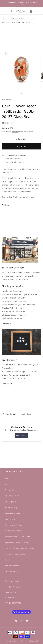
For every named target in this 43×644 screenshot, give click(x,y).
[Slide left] (16, 93)
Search (8, 478)
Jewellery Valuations (13, 530)
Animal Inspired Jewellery (16, 554)
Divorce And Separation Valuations (19, 548)
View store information (14, 162)
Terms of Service (12, 571)
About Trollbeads (12, 565)
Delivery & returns (12, 496)
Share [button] (6, 205)
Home (4, 19)
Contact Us (9, 490)
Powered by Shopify (32, 641)
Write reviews (21, 435)
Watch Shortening (12, 519)
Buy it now (22, 146)
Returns (5, 323)
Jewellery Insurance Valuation (17, 536)
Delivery (5, 383)
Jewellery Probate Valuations (17, 542)
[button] (5, 11)
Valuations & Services (14, 525)
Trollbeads (14, 19)
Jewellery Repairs (12, 513)
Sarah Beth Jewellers (17, 641)
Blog (7, 560)
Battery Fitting (11, 507)
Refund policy (10, 501)
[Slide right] (27, 93)
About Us (8, 484)
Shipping (15, 131)
